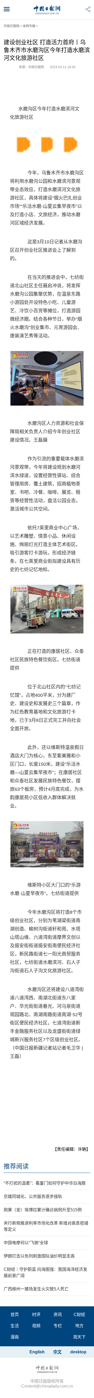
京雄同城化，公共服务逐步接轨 (33, 1196)
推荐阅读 (16, 1166)
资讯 (58, 1314)
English (37, 1352)
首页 (14, 1314)
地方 (79, 1326)
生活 (14, 1326)
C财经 (79, 1314)
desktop (78, 1352)
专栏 (58, 1326)
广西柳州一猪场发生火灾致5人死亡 (36, 1289)
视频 (36, 1326)
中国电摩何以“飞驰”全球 (26, 1243)
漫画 (14, 1337)
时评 (36, 1314)
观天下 (79, 1337)
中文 (57, 1352)
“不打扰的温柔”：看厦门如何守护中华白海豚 (45, 1183)
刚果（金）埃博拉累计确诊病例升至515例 (43, 1210)
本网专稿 (29, 26)
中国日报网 (11, 26)
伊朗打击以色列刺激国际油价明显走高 (39, 1256)
